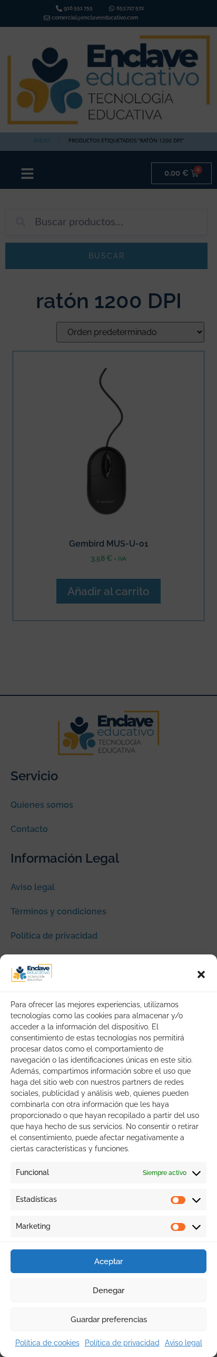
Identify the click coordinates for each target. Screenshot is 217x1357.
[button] (201, 974)
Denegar (108, 1290)
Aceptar (108, 1261)
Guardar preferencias (109, 1319)
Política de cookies (47, 1343)
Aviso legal (183, 1343)
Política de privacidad (122, 1343)
